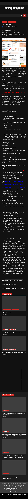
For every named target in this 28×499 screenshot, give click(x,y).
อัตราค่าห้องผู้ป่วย (8, 488)
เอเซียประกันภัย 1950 (14, 303)
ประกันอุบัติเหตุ (13, 491)
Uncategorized (5, 410)
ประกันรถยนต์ (7, 490)
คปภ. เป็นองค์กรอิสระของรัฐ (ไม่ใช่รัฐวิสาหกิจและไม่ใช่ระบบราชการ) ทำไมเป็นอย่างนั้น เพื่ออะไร (14, 446)
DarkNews (20, 494)
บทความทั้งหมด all (19, 485)
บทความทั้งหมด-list (9, 487)
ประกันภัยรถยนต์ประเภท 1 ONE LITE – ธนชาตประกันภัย (14, 288)
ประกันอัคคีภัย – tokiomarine (9, 283)
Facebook (7, 483)
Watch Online (24, 15)
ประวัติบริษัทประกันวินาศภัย (18, 280)
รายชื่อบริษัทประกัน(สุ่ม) (9, 485)
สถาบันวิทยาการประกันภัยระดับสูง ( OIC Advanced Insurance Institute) (14, 467)
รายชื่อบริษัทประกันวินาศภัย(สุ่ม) (18, 483)
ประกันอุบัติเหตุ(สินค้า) (12, 329)
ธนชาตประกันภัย (8, 280)
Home (3, 483)
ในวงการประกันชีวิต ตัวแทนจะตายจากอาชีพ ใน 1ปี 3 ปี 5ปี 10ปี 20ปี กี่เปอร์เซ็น (14, 404)
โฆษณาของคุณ (15, 488)
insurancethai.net (14, 7)
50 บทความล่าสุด (19, 487)
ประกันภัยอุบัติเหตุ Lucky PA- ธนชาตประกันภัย (14, 323)
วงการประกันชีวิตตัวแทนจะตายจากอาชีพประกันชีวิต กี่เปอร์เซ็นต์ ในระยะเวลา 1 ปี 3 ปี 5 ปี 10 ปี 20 (14, 425)
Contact (22, 488)
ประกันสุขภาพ (14, 490)
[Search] (21, 15)
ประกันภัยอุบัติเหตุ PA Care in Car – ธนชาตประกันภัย (14, 343)
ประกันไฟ (21, 490)
